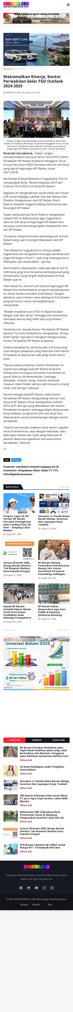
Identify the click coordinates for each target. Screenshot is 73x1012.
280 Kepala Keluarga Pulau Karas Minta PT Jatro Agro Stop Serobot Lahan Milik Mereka (44, 798)
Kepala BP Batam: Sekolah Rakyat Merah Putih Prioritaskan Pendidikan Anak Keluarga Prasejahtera (17, 612)
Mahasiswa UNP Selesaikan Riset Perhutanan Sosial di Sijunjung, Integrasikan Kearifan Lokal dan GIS (42, 815)
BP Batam (19, 68)
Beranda (7, 68)
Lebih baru (10, 630)
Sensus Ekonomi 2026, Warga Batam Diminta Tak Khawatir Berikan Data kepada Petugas (17, 567)
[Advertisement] (28, 714)
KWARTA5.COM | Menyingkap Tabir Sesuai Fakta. (43, 899)
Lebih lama (63, 630)
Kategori (59, 740)
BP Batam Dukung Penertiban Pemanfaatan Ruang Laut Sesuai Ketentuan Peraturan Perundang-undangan (53, 568)
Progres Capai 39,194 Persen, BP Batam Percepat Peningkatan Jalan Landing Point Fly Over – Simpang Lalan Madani (17, 523)
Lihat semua (65, 487)
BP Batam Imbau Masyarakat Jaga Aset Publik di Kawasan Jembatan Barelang (52, 610)
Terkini (36, 740)
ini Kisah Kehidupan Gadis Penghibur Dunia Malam (42, 768)
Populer (14, 740)
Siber (50, 904)
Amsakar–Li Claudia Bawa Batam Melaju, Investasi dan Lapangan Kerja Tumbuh (54, 520)
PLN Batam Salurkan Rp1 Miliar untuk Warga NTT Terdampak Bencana (42, 846)
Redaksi (36, 904)
